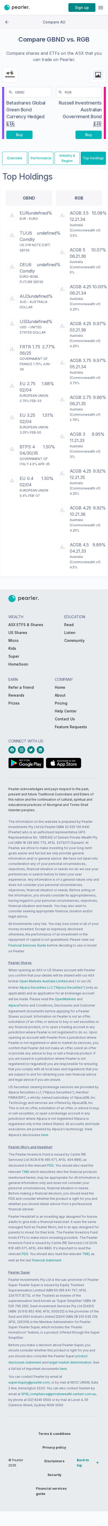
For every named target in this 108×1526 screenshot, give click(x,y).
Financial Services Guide (27, 945)
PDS (50, 1165)
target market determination (69, 1362)
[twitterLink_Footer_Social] (32, 750)
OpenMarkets (65, 999)
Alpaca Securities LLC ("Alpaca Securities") (52, 987)
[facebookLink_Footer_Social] (13, 750)
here (44, 1135)
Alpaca (13, 1005)
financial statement (46, 1260)
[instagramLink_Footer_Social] (22, 750)
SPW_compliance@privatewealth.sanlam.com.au (58, 1394)
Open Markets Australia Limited (43, 981)
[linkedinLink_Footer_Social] (41, 750)
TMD (25, 1172)
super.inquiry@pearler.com (29, 1382)
